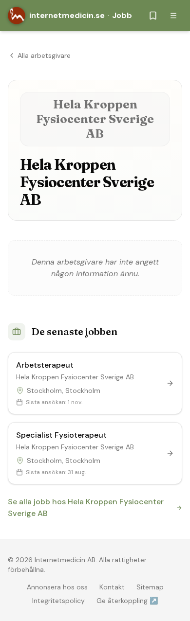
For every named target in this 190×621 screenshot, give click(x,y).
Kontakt (112, 587)
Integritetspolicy (58, 600)
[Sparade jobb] (153, 15)
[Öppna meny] (173, 15)
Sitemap (150, 587)
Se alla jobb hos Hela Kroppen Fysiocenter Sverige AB (86, 507)
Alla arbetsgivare (44, 55)
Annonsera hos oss (57, 587)
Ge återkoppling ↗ (127, 600)
